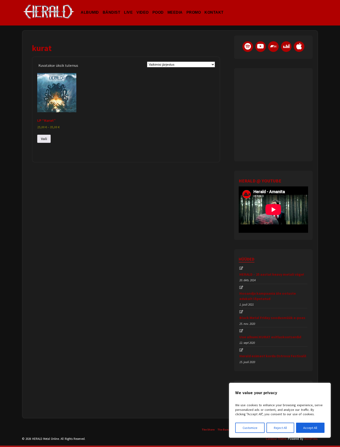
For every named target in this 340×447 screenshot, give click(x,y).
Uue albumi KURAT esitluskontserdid (270, 337)
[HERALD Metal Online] (48, 15)
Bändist (111, 8)
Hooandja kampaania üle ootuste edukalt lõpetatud (267, 296)
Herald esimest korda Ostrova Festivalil (272, 356)
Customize (250, 428)
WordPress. (311, 439)
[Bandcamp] (273, 46)
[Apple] (299, 46)
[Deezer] (286, 46)
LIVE (128, 8)
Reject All (280, 428)
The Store (208, 429)
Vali (44, 138)
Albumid (90, 8)
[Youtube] (260, 46)
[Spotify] (247, 46)
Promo (194, 8)
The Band (223, 429)
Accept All (310, 428)
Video (143, 8)
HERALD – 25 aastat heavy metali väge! (271, 274)
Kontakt (214, 8)
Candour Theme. (276, 439)
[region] (280, 410)
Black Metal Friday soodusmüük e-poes (272, 317)
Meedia (175, 8)
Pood (158, 8)
